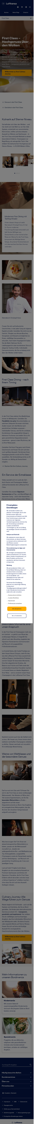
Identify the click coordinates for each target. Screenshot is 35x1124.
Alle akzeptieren (16, 608)
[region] (17, 562)
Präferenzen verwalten (15, 603)
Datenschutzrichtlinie (14, 595)
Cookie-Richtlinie (13, 598)
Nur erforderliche (17, 615)
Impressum (11, 600)
